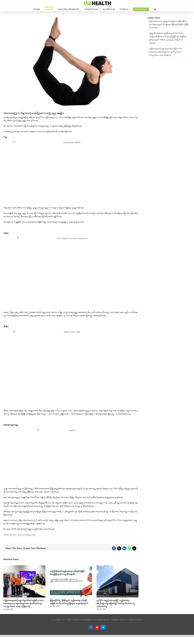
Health (34, 535)
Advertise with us (136, 620)
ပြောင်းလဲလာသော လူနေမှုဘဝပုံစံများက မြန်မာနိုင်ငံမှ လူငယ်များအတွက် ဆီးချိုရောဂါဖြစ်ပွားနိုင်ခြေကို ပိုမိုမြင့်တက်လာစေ (169, 24)
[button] (155, 9)
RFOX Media (98, 620)
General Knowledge (24, 535)
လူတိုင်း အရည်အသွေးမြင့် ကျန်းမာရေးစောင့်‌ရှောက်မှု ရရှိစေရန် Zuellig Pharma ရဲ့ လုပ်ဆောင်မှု (115, 603)
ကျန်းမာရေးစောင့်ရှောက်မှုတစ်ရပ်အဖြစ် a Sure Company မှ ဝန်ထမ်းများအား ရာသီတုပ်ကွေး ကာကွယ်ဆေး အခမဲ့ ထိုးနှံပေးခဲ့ (23, 603)
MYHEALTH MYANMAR (82, 620)
